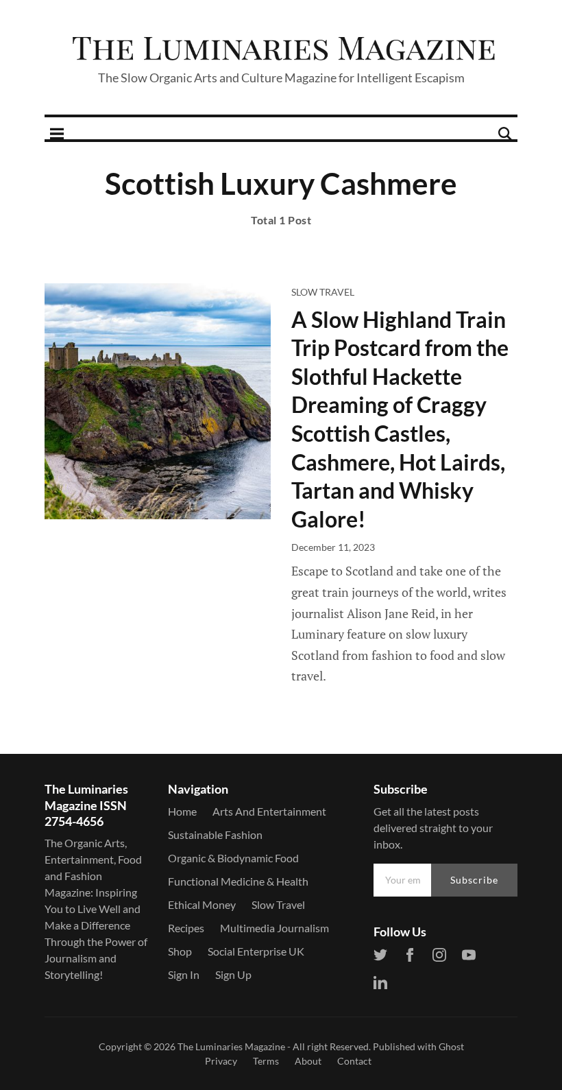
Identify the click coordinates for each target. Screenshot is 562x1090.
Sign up (233, 974)
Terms (266, 1061)
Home (182, 811)
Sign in (183, 974)
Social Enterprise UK (256, 951)
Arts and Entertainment (269, 811)
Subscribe (474, 880)
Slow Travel (322, 292)
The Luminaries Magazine (231, 1046)
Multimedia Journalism (274, 927)
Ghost (451, 1046)
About (308, 1061)
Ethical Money (202, 904)
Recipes (186, 927)
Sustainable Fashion (215, 834)
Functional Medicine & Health (238, 881)
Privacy (221, 1061)
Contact (354, 1061)
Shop (180, 951)
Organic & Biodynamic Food (233, 857)
